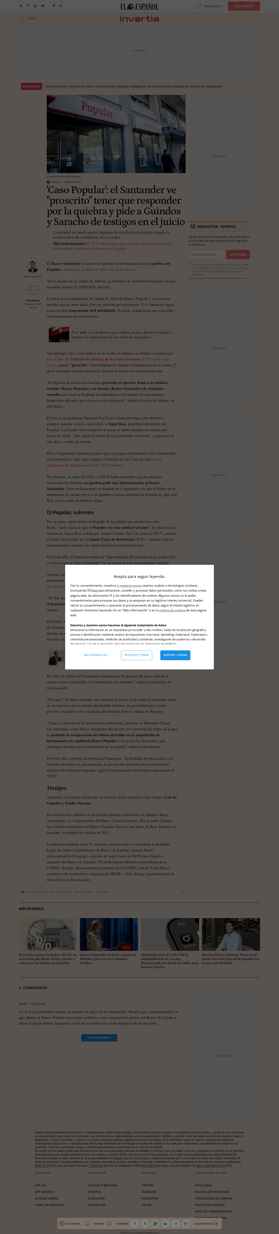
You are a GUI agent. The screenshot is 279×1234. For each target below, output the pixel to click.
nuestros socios (130, 585)
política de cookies (172, 610)
